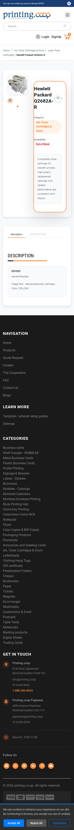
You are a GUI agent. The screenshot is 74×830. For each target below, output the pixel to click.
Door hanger (11, 602)
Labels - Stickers (14, 478)
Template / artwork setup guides (25, 416)
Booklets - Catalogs (16, 489)
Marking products (15, 632)
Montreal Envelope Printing (21, 499)
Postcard (9, 617)
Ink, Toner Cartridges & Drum (29, 50)
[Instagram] (15, 766)
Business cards (13, 448)
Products (9, 350)
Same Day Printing (16, 509)
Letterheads (11, 555)
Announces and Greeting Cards (24, 545)
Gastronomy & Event (17, 612)
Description (16, 234)
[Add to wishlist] (58, 98)
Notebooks (10, 627)
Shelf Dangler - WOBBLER (21, 453)
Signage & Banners (16, 473)
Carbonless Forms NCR (19, 514)
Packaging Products (17, 535)
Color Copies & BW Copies (21, 530)
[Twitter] (24, 766)
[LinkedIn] (33, 766)
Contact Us (10, 388)
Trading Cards (12, 643)
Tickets (8, 591)
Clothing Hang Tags (17, 560)
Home (6, 50)
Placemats (10, 540)
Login (45, 37)
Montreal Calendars (16, 494)
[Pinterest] (42, 766)
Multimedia (11, 607)
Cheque (8, 576)
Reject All (36, 823)
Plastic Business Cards (19, 463)
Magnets (9, 596)
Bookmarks (11, 581)
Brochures (10, 484)
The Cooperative (14, 373)
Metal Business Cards (18, 458)
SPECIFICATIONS (38, 234)
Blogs (7, 395)
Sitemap (9, 424)
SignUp (56, 37)
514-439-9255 (21, 722)
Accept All (13, 823)
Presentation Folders (17, 571)
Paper (7, 586)
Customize (59, 823)
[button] (17, 106)
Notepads (9, 519)
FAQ (6, 380)
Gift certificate (12, 566)
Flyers (7, 525)
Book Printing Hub (15, 504)
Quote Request (13, 358)
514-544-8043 (21, 685)
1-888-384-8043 (22, 690)
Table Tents (11, 622)
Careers (8, 365)
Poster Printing (13, 468)
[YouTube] (51, 766)
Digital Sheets (12, 637)
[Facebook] (6, 766)
